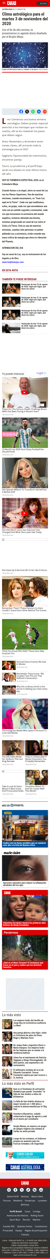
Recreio (26, 1219)
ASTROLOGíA (7, 9)
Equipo (19, 1230)
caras (25, 893)
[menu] (4, 3)
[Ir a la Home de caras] (11, 4)
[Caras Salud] (25, 1157)
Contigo (36, 1211)
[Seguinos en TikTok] (28, 1190)
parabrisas (25, 933)
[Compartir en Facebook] (21, 111)
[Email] (45, 111)
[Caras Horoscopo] (25, 1169)
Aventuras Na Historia (17, 1215)
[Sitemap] (41, 1190)
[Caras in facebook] (15, 1190)
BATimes (25, 1204)
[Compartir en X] (27, 111)
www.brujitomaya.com (13, 262)
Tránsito (25, 1234)
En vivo (43, 3)
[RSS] (35, 1190)
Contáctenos (41, 1226)
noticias (25, 813)
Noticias (25, 1196)
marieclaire (25, 853)
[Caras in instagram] (9, 1190)
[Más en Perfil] (17, 805)
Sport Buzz (15, 1219)
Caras (27, 1211)
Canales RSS (9, 1226)
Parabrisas (30, 1200)
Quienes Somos (24, 1226)
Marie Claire (37, 1196)
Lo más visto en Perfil (18, 1083)
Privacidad (8, 1230)
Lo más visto (11, 1015)
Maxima (36, 1219)
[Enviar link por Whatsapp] (33, 111)
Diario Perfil (12, 1196)
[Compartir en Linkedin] (39, 111)
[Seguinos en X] (22, 1190)
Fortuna (7, 1200)
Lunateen (42, 1200)
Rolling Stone (37, 1215)
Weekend (17, 1200)
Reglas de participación (36, 1230)
